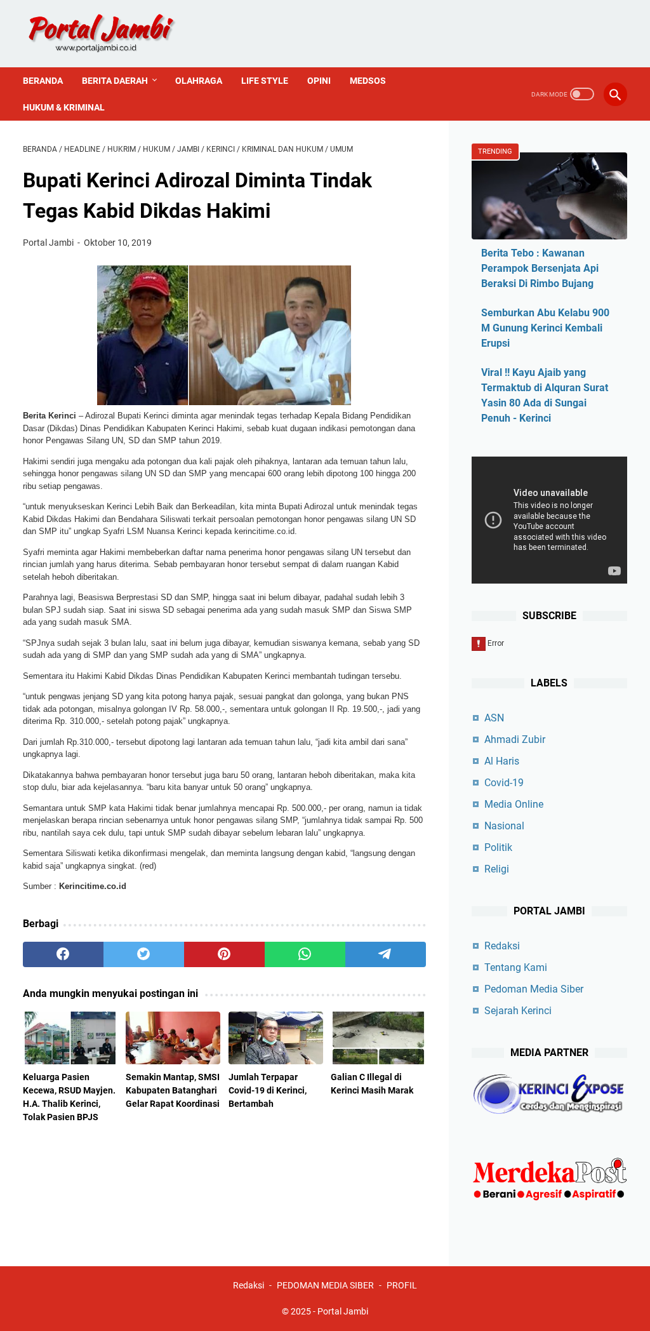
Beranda (43, 81)
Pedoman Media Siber (533, 989)
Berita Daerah (115, 81)
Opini (319, 81)
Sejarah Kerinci (518, 1011)
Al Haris (501, 761)
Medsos (368, 81)
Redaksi (502, 946)
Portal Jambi (342, 1311)
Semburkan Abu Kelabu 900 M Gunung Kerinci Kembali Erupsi (545, 328)
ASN (494, 718)
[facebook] (63, 954)
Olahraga (198, 81)
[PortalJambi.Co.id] (113, 33)
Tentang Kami (515, 967)
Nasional (504, 826)
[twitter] (143, 954)
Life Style (264, 81)
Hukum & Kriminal (64, 107)
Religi (496, 869)
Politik (498, 847)
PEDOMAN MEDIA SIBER (325, 1285)
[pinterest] (224, 954)
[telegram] (385, 954)
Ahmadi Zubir (514, 739)
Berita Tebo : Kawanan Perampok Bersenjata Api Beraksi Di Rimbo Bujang (540, 268)
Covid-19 (504, 783)
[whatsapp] (305, 954)
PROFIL (402, 1285)
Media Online (513, 804)
